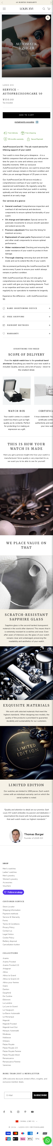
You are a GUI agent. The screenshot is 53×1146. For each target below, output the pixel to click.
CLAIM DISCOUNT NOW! (27, 602)
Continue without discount (26, 607)
